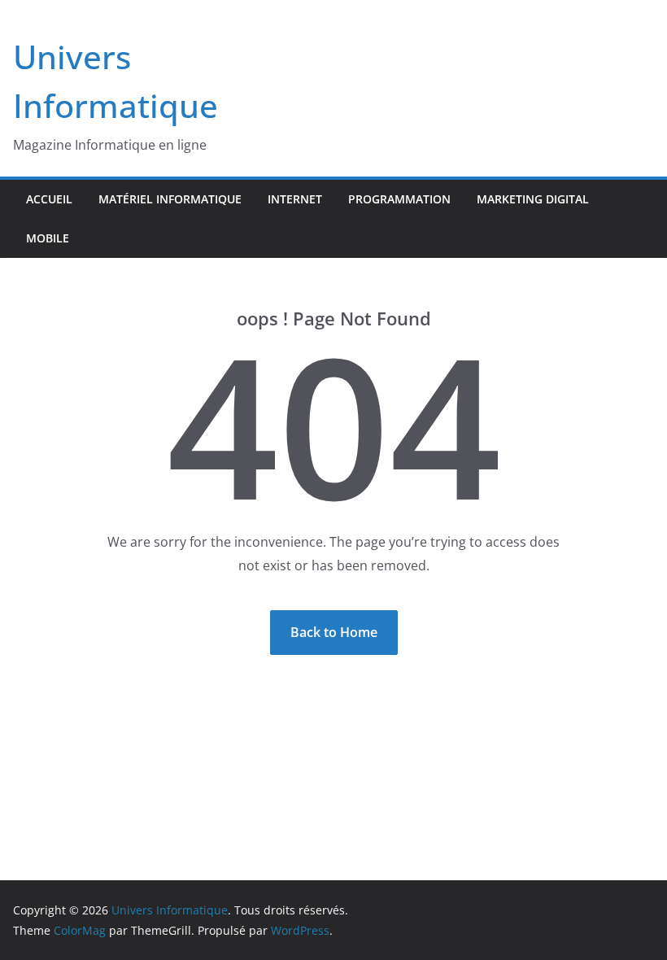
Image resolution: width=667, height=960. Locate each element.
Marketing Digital (533, 199)
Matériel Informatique (170, 199)
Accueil (49, 199)
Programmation (399, 199)
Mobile (47, 238)
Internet (295, 199)
